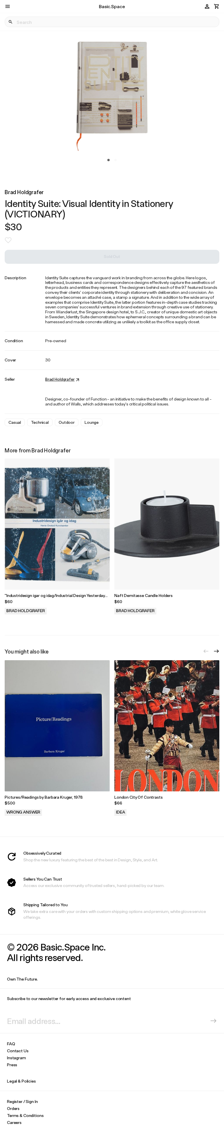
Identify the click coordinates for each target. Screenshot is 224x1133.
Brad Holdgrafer (24, 192)
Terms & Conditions (25, 1115)
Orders (13, 1108)
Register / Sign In (22, 1101)
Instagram (16, 1057)
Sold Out (112, 256)
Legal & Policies (21, 1080)
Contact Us (18, 1050)
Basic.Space (112, 6)
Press (12, 1064)
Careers (14, 1122)
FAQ (11, 1043)
